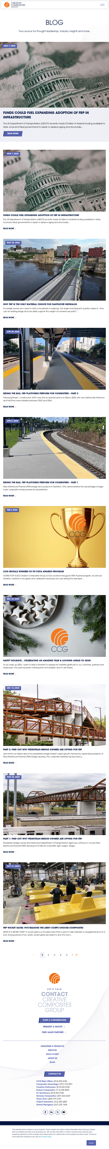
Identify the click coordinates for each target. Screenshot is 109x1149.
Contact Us (54, 1074)
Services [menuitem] (52, 1050)
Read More (12, 134)
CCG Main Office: (44, 1081)
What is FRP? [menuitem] (52, 1054)
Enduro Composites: (45, 1090)
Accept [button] (91, 1143)
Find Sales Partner (52, 1032)
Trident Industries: (44, 1102)
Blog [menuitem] (52, 1062)
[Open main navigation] (102, 5)
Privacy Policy (46, 1136)
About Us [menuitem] (52, 1058)
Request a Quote (52, 1027)
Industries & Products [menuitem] (52, 1046)
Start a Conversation (54, 1020)
